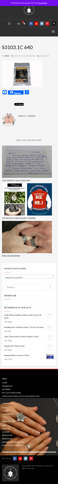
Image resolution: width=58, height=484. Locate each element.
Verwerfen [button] (42, 3)
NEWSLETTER (7, 435)
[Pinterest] (47, 24)
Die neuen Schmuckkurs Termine (19, 218)
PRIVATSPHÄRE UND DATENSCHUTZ (16, 445)
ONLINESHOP (7, 386)
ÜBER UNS (6, 429)
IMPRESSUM (7, 438)
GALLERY (5, 411)
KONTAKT (6, 432)
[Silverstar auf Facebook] (15, 458)
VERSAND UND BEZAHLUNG (13, 442)
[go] (50, 287)
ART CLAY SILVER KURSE (11, 393)
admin (6, 56)
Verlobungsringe (11, 256)
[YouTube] (36, 24)
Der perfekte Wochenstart (16, 180)
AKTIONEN (6, 389)
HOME (4, 382)
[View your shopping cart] (24, 23)
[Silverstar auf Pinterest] (31, 458)
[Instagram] (42, 24)
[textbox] (29, 277)
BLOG (4, 407)
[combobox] (29, 276)
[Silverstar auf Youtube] (20, 458)
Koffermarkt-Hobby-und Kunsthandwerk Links (21, 396)
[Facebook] (31, 24)
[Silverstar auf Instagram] (26, 458)
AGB (4, 425)
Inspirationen (7, 414)
